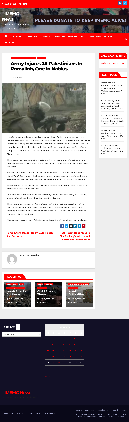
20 (64, 356)
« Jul (47, 376)
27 (64, 362)
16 (81, 350)
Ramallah (84, 284)
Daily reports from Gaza (112, 63)
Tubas (40, 284)
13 (64, 350)
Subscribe (101, 410)
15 (75, 350)
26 (59, 362)
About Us (10, 43)
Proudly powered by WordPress (15, 413)
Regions (32, 36)
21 (70, 356)
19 (59, 356)
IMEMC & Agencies (31, 255)
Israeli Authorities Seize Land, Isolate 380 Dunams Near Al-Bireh (112, 118)
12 (59, 350)
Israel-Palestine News (101, 36)
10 (47, 350)
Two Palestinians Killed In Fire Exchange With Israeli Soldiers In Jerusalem (75, 236)
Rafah (21, 284)
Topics (46, 36)
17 (47, 356)
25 (53, 362)
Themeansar (50, 413)
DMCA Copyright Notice (116, 410)
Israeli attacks (17, 58)
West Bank (41, 58)
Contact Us (89, 410)
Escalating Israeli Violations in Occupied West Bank (112, 148)
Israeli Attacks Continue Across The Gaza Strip (111, 133)
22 (75, 356)
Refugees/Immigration (15, 288)
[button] (126, 39)
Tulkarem (48, 284)
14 (70, 350)
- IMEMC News (16, 392)
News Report (30, 58)
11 (53, 350)
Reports (17, 36)
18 (53, 356)
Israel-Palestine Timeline (69, 36)
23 (81, 356)
